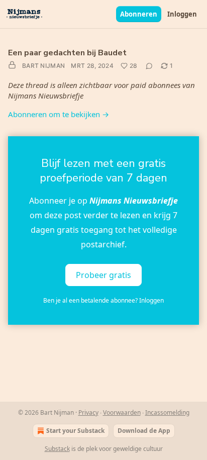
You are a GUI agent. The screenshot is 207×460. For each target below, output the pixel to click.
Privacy (88, 412)
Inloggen (182, 14)
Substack (57, 448)
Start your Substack (75, 430)
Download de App (144, 430)
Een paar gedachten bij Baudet (67, 52)
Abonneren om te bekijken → (58, 114)
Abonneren (138, 14)
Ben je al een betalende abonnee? (103, 300)
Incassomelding (167, 412)
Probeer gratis (103, 275)
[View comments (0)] (149, 66)
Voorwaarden (122, 412)
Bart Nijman (43, 65)
